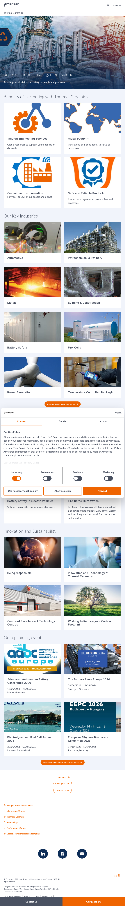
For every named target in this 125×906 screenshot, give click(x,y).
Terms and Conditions (12, 896)
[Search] (108, 5)
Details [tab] (62, 421)
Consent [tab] (21, 421)
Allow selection (62, 491)
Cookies (36, 896)
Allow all (102, 491)
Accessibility (47, 896)
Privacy (27, 896)
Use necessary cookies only (23, 491)
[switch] (47, 478)
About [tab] (103, 421)
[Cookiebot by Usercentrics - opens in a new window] (108, 412)
